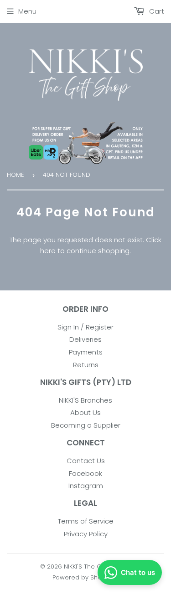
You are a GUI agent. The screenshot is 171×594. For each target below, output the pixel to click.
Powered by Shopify (82, 577)
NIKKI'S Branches (85, 400)
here (48, 250)
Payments (86, 352)
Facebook (85, 473)
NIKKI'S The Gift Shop (94, 566)
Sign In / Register (85, 327)
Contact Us (86, 460)
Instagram (85, 485)
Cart (155, 11)
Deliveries (85, 339)
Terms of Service (86, 521)
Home (15, 174)
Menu (27, 11)
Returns (85, 364)
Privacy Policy (86, 534)
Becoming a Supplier (85, 425)
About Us (85, 412)
